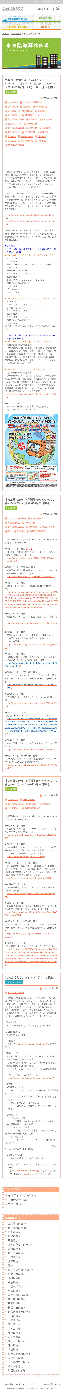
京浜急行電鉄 (42, 106)
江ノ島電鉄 (30, 132)
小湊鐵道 (33, 119)
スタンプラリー (17, 1204)
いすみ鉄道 (13, 102)
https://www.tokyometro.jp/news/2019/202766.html (30, 749)
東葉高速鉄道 (48, 527)
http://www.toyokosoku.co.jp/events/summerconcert (30, 576)
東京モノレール (15, 124)
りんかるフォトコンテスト (35, 1174)
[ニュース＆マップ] (46, 18)
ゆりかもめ (13, 106)
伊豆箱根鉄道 (27, 111)
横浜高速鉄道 (14, 132)
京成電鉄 (27, 106)
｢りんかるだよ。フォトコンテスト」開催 (29, 977)
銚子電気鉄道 (27, 141)
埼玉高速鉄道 (14, 115)
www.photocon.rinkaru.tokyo (32, 1044)
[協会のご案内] (46, 26)
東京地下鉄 (32, 124)
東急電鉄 (33, 128)
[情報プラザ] (17, 18)
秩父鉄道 (46, 804)
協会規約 (9, 1384)
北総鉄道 (42, 111)
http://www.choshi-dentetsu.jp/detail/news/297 (28, 878)
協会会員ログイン (45, 9)
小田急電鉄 (47, 119)
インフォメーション (20, 1195)
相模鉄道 (44, 132)
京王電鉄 (12, 111)
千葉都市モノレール (19, 1362)
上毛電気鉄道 (15, 1223)
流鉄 (10, 531)
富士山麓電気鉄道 (16, 119)
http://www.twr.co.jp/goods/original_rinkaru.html (30, 1078)
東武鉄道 (46, 128)
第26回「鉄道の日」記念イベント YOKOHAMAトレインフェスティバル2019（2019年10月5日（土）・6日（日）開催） (32, 83)
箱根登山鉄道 (27, 136)
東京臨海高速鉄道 (16, 128)
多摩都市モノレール (34, 115)
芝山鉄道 (42, 136)
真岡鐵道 (12, 136)
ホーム (5, 34)
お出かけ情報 (16, 1199)
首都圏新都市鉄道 (16, 145)
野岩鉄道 (13, 1316)
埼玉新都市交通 (16, 1370)
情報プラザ (16, 34)
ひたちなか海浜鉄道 (32, 102)
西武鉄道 (12, 141)
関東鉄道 (42, 141)
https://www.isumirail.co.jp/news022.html (25, 856)
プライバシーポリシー (28, 1384)
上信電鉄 (13, 1257)
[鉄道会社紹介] (17, 26)
